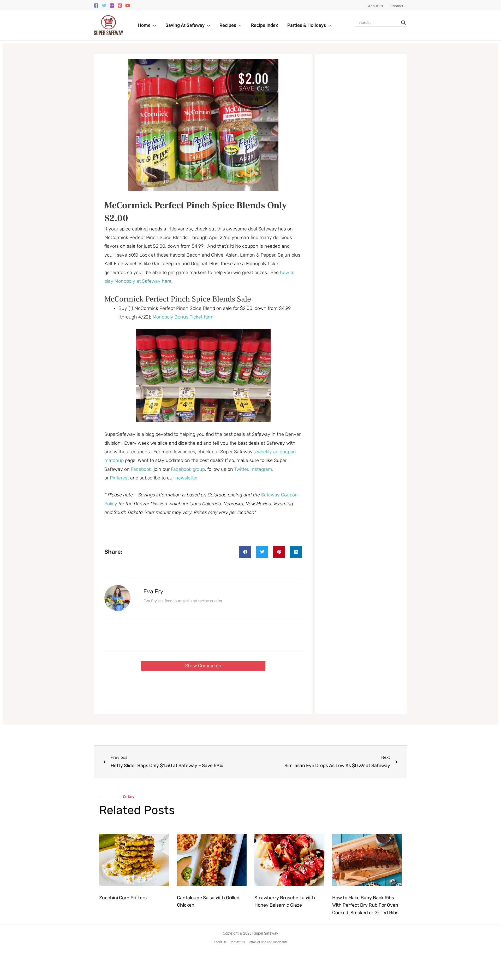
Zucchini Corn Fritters (123, 898)
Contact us (237, 942)
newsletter (186, 478)
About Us (219, 942)
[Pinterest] (119, 5)
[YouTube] (127, 5)
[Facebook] (96, 5)
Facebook (141, 469)
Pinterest (120, 478)
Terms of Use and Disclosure (268, 942)
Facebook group (188, 469)
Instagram (261, 469)
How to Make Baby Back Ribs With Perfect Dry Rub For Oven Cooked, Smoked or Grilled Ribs (365, 905)
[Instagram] (112, 5)
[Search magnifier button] (403, 22)
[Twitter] (104, 5)
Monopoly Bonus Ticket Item (183, 317)
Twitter (241, 469)
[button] (153, 25)
